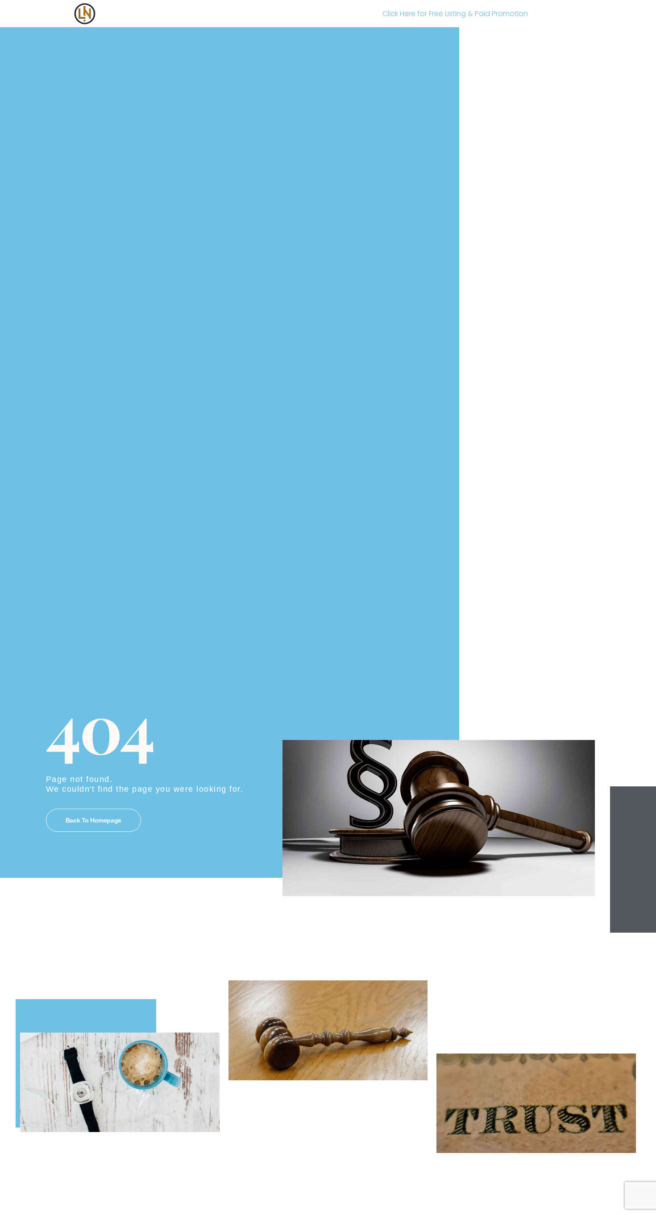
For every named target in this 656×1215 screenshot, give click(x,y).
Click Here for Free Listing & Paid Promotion (455, 13)
